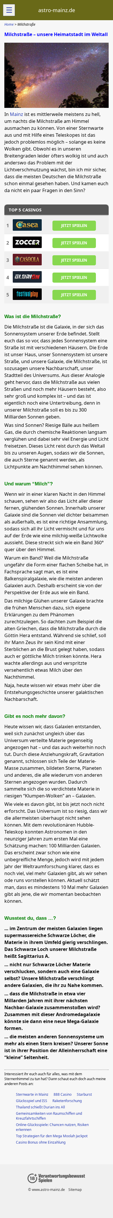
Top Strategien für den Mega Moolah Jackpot (52, 1135)
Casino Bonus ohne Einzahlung (40, 1142)
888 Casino (63, 1094)
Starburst (84, 1094)
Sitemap (75, 1189)
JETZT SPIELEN (74, 225)
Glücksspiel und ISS (31, 1100)
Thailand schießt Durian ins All (40, 1107)
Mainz (16, 114)
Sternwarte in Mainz (32, 1094)
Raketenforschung (67, 1100)
